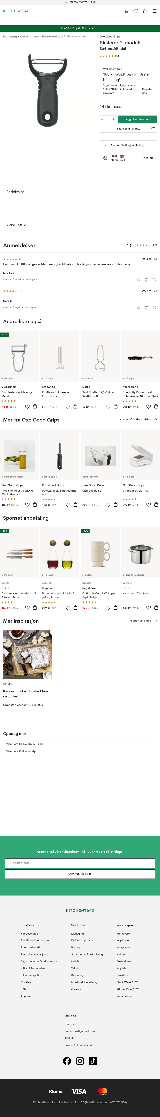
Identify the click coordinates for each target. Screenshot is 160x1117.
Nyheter (121, 954)
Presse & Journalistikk (78, 1045)
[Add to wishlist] (27, 406)
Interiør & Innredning (84, 982)
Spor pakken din (31, 947)
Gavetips (122, 975)
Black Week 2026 (127, 982)
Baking (75, 947)
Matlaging (10, 36)
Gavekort (77, 989)
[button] (110, 56)
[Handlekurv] (145, 11)
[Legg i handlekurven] (35, 406)
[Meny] (154, 11)
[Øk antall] (113, 119)
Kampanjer (123, 947)
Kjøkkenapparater (82, 940)
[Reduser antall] (102, 119)
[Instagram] (80, 1061)
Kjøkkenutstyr (29, 36)
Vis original (31, 279)
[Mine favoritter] (135, 11)
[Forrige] (7, 90)
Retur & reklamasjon (33, 954)
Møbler (75, 961)
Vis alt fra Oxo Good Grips (134, 419)
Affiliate (69, 1038)
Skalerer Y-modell (75, 36)
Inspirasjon (123, 940)
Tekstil (75, 968)
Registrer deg (148, 91)
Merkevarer (123, 933)
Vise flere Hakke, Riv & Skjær (24, 744)
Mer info (148, 158)
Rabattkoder (124, 996)
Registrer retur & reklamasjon (39, 961)
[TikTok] (92, 1061)
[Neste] (88, 90)
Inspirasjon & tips (140, 620)
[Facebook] (67, 1061)
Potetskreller (51, 36)
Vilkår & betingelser (33, 968)
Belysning (77, 975)
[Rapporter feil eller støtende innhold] (154, 280)
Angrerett (27, 996)
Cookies (26, 982)
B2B (23, 989)
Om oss (69, 1024)
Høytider (121, 968)
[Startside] (16, 11)
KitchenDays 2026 (127, 989)
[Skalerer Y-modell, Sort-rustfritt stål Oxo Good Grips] (47, 89)
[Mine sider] (126, 11)
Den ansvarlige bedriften (80, 1031)
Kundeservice (29, 933)
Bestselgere (124, 961)
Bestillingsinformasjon (35, 940)
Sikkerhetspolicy (31, 975)
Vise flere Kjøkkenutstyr (21, 751)
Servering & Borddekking (87, 954)
